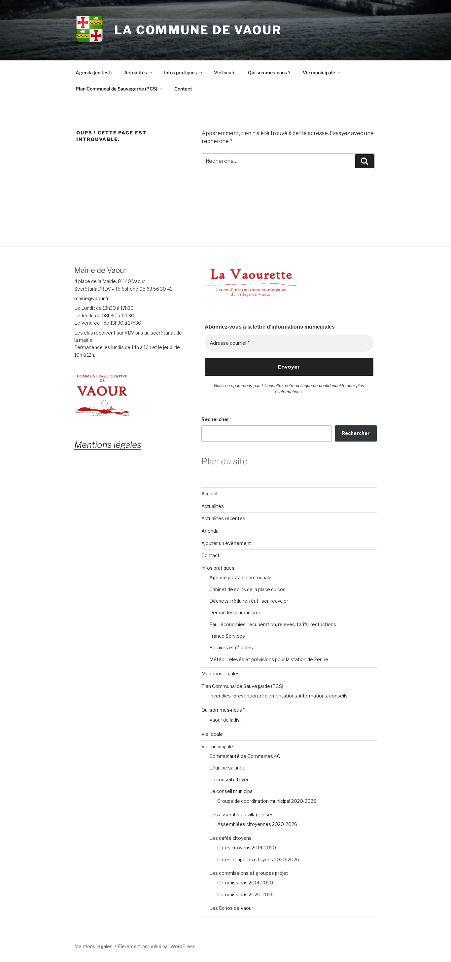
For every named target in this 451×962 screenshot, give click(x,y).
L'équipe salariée (227, 767)
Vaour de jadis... (226, 720)
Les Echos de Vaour (231, 908)
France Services (227, 636)
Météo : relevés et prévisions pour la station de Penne (268, 659)
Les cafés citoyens (230, 838)
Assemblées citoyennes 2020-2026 (257, 824)
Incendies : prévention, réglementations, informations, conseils (278, 695)
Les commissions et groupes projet (248, 873)
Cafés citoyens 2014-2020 (246, 847)
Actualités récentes (223, 518)
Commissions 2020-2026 (245, 894)
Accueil (209, 493)
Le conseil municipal (231, 791)
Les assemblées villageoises (241, 814)
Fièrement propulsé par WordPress (156, 946)
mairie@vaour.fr (91, 298)
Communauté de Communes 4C (244, 756)
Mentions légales (220, 673)
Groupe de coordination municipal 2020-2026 (266, 801)
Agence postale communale (240, 577)
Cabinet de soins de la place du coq (247, 589)
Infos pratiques (180, 72)
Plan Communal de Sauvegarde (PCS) (116, 88)
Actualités (135, 72)
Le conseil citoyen (229, 779)
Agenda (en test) (94, 72)
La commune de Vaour (198, 30)
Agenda (210, 531)
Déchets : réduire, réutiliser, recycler (248, 601)
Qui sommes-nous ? (269, 72)
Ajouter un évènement (226, 543)
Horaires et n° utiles (231, 647)
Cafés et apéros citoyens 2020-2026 (258, 859)
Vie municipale (319, 72)
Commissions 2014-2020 (245, 882)
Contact (183, 88)
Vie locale (224, 72)
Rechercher (215, 419)
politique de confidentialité (320, 385)
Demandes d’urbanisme (235, 612)
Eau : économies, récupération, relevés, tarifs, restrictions (272, 624)
